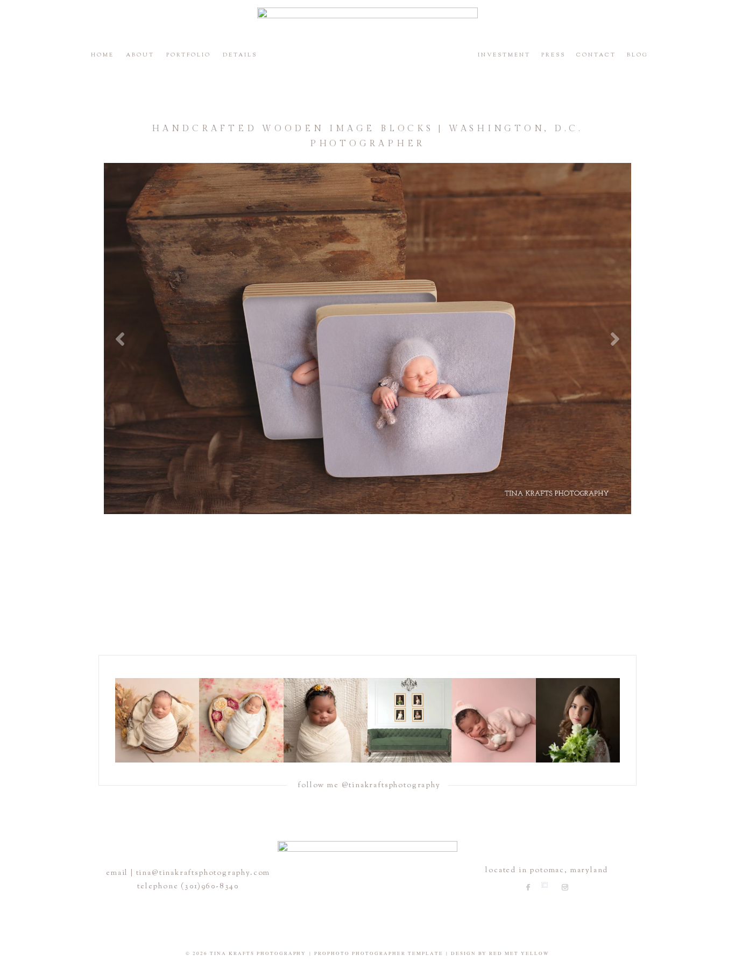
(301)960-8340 (210, 886)
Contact (596, 55)
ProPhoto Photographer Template (378, 953)
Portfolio (188, 55)
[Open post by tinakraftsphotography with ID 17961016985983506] (157, 720)
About (140, 55)
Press (553, 55)
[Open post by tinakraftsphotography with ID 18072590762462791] (409, 720)
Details (240, 55)
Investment (504, 55)
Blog (637, 55)
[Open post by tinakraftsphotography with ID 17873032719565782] (325, 720)
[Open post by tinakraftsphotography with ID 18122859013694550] (578, 720)
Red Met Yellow (519, 953)
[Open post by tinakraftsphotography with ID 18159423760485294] (493, 720)
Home (102, 55)
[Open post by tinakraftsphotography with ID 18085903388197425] (241, 720)
